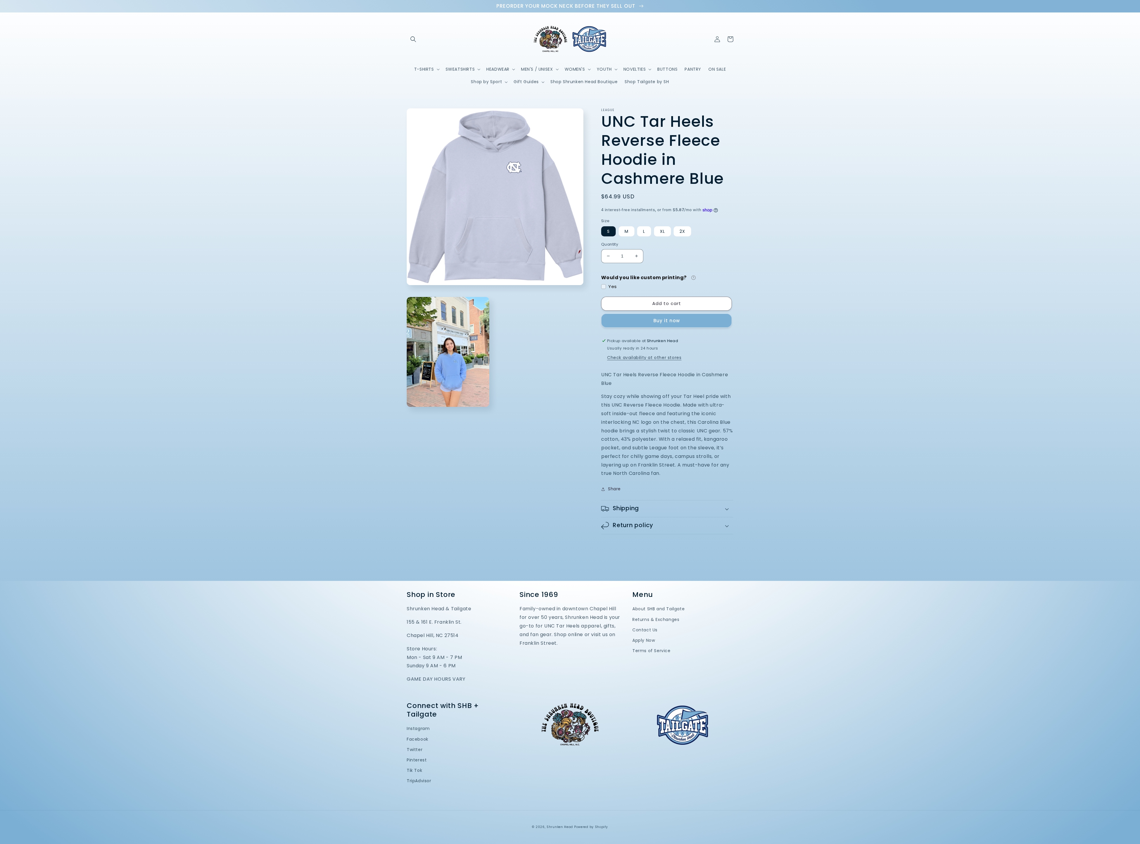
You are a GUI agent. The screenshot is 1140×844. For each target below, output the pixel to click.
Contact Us (645, 630)
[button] (413, 39)
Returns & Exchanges (655, 619)
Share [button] (614, 489)
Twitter (414, 750)
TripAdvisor (419, 781)
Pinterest (417, 760)
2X (682, 231)
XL (662, 231)
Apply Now (643, 640)
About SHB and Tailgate (658, 609)
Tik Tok (414, 770)
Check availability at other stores (644, 358)
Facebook (417, 739)
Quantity (609, 244)
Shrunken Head (560, 827)
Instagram (418, 728)
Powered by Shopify (591, 827)
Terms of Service (651, 651)
